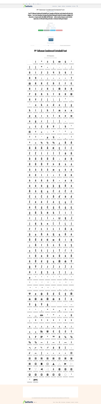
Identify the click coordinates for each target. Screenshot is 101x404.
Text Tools (73, 6)
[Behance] (34, 402)
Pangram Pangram (53, 27)
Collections (63, 6)
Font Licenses (63, 402)
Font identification (68, 6)
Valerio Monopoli (52, 11)
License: (48, 28)
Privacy (57, 402)
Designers (59, 6)
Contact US (72, 402)
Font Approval (68, 402)
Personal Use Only (53, 28)
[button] (77, 6)
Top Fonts (76, 402)
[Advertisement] (50, 392)
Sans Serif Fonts (51, 40)
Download (41, 30)
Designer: (48, 27)
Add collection (53, 30)
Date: (49, 24)
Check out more (47, 30)
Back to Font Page (59, 30)
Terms (54, 402)
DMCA (59, 402)
